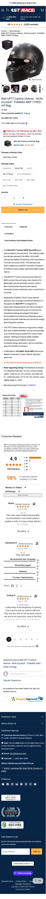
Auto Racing (14, 31)
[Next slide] (42, 88)
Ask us (27, 113)
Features (23, 227)
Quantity (4, 192)
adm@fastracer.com (18, 754)
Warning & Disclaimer (23, 884)
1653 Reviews (15, 469)
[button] (6, 88)
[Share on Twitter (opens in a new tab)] (16, 586)
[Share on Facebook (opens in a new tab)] (12, 586)
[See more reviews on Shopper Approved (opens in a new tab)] (21, 586)
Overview (9, 227)
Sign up (36, 851)
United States (21, 864)
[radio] (33, 458)
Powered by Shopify (23, 889)
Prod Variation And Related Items (19, 241)
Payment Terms (7, 881)
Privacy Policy (21, 881)
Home (3, 31)
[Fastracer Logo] (23, 10)
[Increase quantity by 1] (23, 198)
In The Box (9, 234)
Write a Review (23, 495)
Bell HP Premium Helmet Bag (26, 141)
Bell (5, 110)
